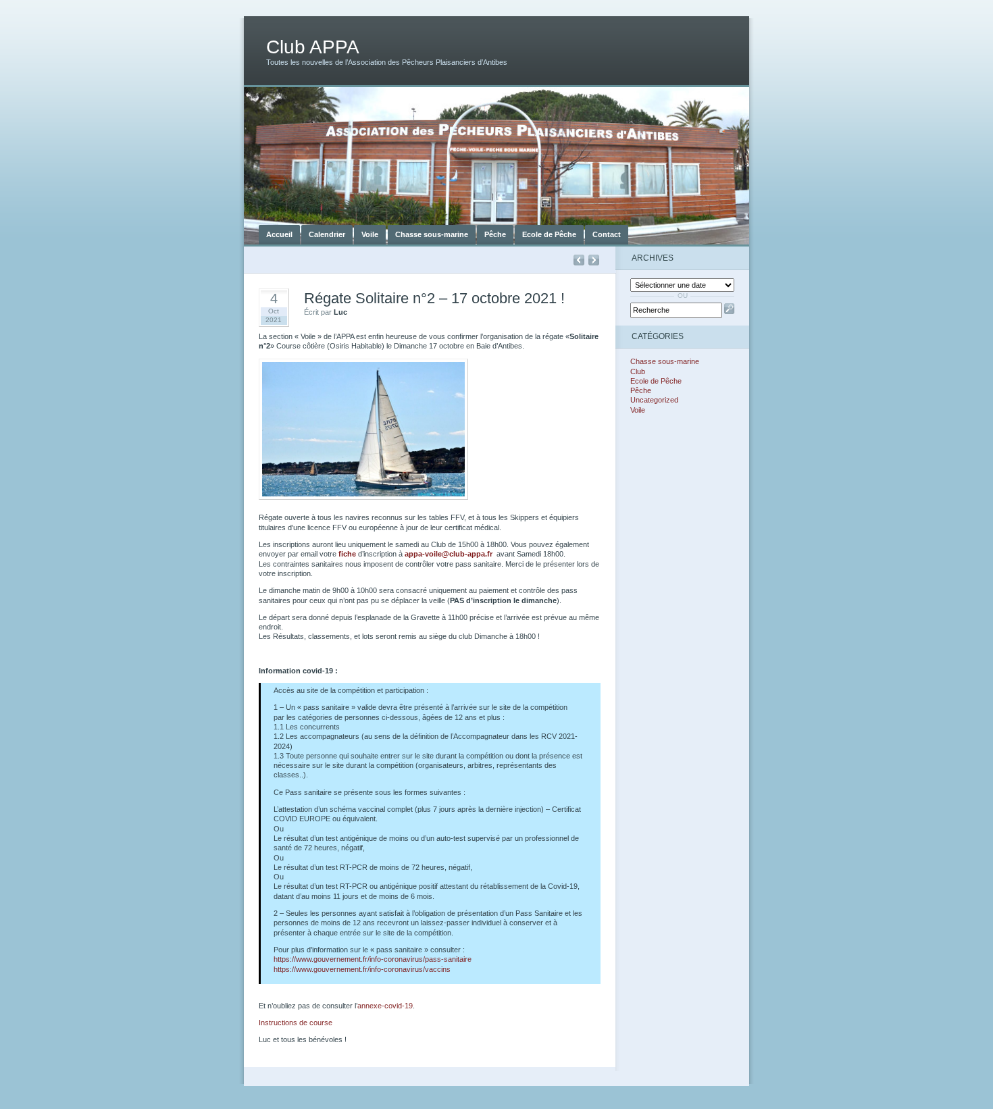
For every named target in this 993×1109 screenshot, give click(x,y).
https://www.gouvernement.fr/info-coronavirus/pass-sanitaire (373, 959)
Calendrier (327, 234)
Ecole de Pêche (549, 234)
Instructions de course (295, 1022)
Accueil (279, 234)
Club (637, 371)
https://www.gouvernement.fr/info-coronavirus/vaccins (362, 969)
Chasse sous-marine (431, 234)
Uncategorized (654, 400)
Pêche (495, 234)
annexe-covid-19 (385, 1006)
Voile (369, 234)
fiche (347, 554)
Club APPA (312, 46)
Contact (606, 234)
